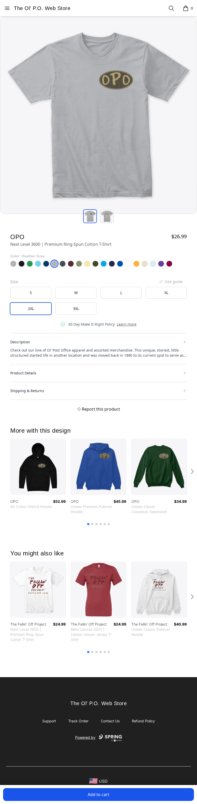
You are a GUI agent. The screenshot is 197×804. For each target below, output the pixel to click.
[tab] (90, 216)
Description (20, 341)
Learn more (126, 324)
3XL (76, 308)
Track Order (78, 721)
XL (166, 292)
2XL (31, 308)
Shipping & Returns (27, 390)
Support (49, 721)
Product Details (23, 373)
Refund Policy (143, 721)
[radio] (30, 293)
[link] (38, 467)
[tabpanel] (98, 115)
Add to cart (98, 794)
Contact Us (110, 721)
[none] (171, 281)
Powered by (85, 737)
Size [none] (14, 282)
